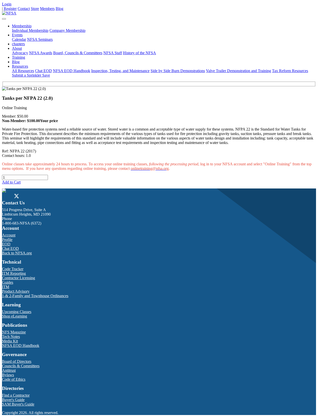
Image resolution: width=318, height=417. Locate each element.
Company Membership (67, 30)
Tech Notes (11, 336)
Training (18, 57)
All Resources (23, 71)
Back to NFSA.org (17, 253)
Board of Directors (16, 361)
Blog (59, 8)
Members (47, 8)
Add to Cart (11, 182)
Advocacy (20, 53)
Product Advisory (16, 291)
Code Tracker (12, 269)
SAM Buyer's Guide (18, 404)
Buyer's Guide (13, 400)
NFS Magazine (14, 332)
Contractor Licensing (18, 278)
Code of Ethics (13, 379)
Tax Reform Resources (290, 71)
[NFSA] (9, 13)
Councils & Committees (21, 366)
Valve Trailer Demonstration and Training (238, 71)
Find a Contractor (16, 395)
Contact (24, 8)
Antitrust (9, 370)
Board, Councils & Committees (77, 53)
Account (8, 235)
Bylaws (8, 375)
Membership (22, 26)
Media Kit (10, 341)
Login (6, 4)
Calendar (19, 39)
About (17, 48)
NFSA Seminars (40, 39)
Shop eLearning (14, 316)
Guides (7, 282)
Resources (20, 66)
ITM (5, 287)
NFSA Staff (112, 53)
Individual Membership (30, 30)
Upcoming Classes (16, 312)
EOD (6, 244)
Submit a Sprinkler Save (31, 75)
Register (10, 8)
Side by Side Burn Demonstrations (178, 71)
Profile (7, 239)
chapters (18, 44)
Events (17, 35)
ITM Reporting (14, 273)
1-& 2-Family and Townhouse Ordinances (35, 296)
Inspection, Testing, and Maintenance (120, 71)
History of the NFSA (139, 53)
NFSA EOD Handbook (71, 71)
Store (35, 8)
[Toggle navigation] (4, 19)
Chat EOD (43, 71)
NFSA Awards (40, 53)
